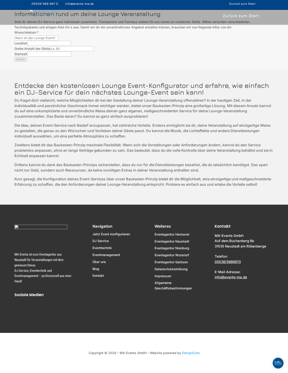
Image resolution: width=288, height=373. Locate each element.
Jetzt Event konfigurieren (111, 234)
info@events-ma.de (231, 277)
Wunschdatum (26, 32)
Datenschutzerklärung (171, 269)
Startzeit (20, 54)
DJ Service (100, 241)
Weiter (20, 59)
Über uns (99, 262)
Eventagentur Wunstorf (172, 255)
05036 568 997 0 (45, 3)
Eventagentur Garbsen (171, 262)
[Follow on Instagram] (32, 308)
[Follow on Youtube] (58, 308)
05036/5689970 (228, 262)
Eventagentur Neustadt (172, 241)
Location (20, 43)
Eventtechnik (102, 248)
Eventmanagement (106, 255)
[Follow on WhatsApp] (45, 308)
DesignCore (191, 353)
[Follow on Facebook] (19, 308)
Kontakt (98, 275)
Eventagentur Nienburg (172, 248)
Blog (95, 269)
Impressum (163, 276)
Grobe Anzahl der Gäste (32, 48)
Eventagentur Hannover (172, 234)
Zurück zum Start (242, 3)
